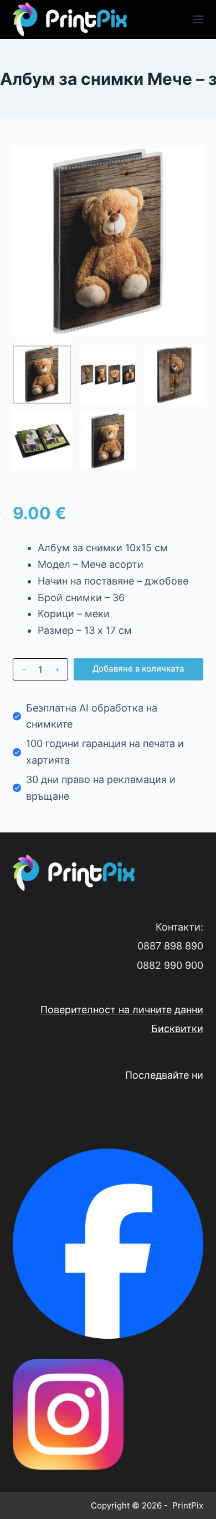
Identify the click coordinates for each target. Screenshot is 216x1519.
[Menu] (198, 19)
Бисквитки (177, 1028)
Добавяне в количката (138, 668)
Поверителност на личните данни (121, 1009)
